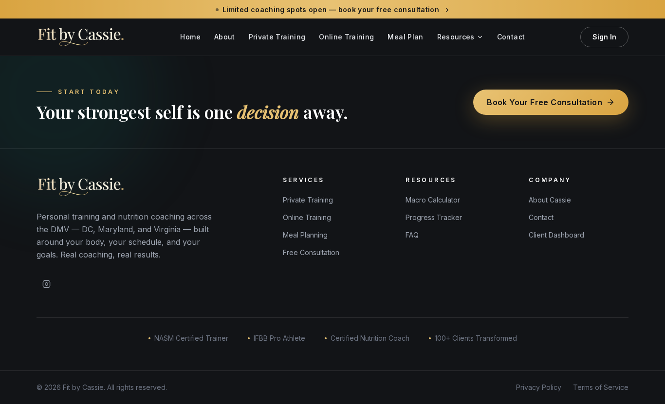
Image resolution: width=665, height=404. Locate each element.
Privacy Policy (538, 387)
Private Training (277, 37)
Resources (456, 37)
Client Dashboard (556, 235)
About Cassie (550, 200)
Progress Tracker (434, 217)
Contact (511, 37)
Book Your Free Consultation (544, 102)
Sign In (604, 37)
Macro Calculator (433, 200)
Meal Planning (305, 235)
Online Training (346, 37)
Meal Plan (405, 37)
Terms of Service (600, 387)
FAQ (412, 235)
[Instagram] (46, 284)
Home (190, 37)
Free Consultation (311, 252)
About (224, 37)
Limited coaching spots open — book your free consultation (330, 9)
